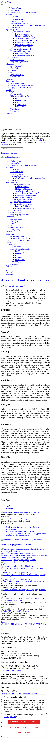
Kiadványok (10, 92)
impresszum (4, 627)
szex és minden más (17, 83)
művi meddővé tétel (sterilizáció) (27, 40)
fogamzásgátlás (11, 30)
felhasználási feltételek (26, 627)
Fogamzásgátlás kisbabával (20, 49)
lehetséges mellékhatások (24, 55)
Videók (8, 90)
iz (6, 270)
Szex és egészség (16, 21)
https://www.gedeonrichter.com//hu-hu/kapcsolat (19, 693)
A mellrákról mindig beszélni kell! (18, 536)
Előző (8, 506)
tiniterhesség (15, 27)
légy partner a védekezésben (21, 87)
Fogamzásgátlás (16, 94)
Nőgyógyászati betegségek (20, 96)
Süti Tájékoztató (10, 717)
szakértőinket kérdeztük (14, 8)
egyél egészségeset (17, 75)
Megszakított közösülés (24, 36)
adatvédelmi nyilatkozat (13, 627)
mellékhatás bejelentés (37, 627)
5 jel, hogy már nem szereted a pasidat (20, 531)
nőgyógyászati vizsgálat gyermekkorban (30, 25)
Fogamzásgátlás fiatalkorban (21, 47)
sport (12, 72)
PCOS (17, 98)
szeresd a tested (16, 66)
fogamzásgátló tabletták (24, 45)
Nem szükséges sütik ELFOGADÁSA (24, 722)
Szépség (13, 70)
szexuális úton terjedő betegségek (22, 85)
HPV (17, 102)
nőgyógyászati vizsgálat (19, 23)
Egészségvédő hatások (23, 53)
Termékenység (15, 109)
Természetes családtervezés (25, 38)
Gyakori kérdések (17, 60)
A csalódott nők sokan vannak (25, 280)
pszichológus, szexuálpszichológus (23, 12)
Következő (10, 508)
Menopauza (14, 111)
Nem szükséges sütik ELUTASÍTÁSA (24, 727)
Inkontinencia (20, 107)
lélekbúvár (14, 68)
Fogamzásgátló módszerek (20, 32)
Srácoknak (10, 81)
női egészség (15, 77)
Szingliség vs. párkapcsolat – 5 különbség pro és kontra (26, 534)
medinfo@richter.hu (8, 737)
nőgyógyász (14, 10)
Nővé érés (9, 79)
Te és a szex (14, 17)
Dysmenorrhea (20, 105)
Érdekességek (15, 57)
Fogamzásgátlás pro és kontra (21, 51)
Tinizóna (9, 113)
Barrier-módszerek (22, 34)
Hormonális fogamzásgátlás (25, 42)
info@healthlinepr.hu (14, 670)
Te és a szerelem (16, 19)
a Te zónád (10, 64)
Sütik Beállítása (24, 733)
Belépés (14, 153)
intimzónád (10, 15)
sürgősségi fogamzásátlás (19, 62)
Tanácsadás (5, 153)
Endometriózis (20, 100)
